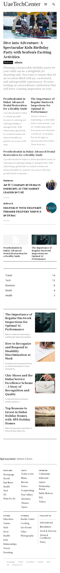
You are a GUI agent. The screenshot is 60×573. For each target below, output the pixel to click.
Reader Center (27, 519)
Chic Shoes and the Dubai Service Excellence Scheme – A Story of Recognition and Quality (19, 384)
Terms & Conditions (45, 536)
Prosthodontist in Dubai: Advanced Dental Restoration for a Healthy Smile (15, 103)
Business (8, 62)
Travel (6, 548)
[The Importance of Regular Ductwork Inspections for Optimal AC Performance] (44, 240)
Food (5, 531)
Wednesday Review (44, 487)
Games (6, 523)
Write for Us (9, 498)
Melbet (20, 458)
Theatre (25, 502)
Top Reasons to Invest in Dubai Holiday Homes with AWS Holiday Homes (17, 415)
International (46, 522)
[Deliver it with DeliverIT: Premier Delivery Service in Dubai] (51, 207)
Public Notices (46, 493)
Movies (24, 482)
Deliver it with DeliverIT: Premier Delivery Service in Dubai (22, 211)
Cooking (25, 523)
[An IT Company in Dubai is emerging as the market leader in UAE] (51, 184)
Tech (5, 490)
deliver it (8, 203)
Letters (42, 482)
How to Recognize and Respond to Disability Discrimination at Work (18, 351)
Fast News (8, 482)
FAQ (41, 497)
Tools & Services (48, 530)
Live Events (26, 527)
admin (18, 62)
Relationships (9, 543)
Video (23, 531)
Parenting (8, 552)
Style (5, 527)
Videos (42, 501)
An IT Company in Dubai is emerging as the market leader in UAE (22, 188)
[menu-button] (45, 4)
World (6, 478)
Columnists (44, 473)
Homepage (8, 474)
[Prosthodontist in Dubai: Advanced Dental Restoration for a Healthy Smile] (15, 240)
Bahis (29, 458)
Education (8, 519)
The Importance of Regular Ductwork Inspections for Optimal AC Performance (42, 105)
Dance (24, 486)
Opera (24, 506)
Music (24, 477)
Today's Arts (27, 473)
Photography (27, 535)
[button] (54, 4)
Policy (43, 541)
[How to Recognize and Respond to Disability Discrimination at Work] (45, 352)
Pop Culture (27, 494)
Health (6, 486)
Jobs (5, 539)
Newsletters (45, 526)
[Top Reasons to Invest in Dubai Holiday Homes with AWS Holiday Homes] (45, 416)
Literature (25, 498)
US (4, 494)
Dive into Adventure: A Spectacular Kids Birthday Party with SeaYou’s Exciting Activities (27, 49)
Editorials (43, 477)
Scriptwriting (27, 490)
